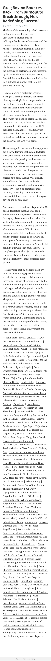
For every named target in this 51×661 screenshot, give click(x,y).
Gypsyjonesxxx (22, 551)
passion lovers (34, 558)
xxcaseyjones (23, 621)
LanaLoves (21, 573)
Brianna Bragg (33, 481)
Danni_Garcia (27, 374)
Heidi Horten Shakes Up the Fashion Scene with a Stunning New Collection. (25, 363)
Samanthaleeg (23, 595)
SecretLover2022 (18, 617)
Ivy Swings (18, 433)
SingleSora (26, 580)
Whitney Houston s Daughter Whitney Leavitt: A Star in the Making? (25, 415)
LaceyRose (29, 588)
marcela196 (31, 522)
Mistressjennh (10, 610)
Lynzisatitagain (23, 367)
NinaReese (33, 496)
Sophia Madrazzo (39, 348)
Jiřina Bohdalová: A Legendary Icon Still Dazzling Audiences (25, 592)
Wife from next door (24, 466)
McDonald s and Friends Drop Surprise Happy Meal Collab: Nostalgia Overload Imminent (25, 437)
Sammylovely (9, 632)
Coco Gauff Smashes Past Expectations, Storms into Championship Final (24, 470)
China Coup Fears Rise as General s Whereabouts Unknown (25, 548)
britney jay (40, 389)
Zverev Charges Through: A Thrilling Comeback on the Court (25, 570)
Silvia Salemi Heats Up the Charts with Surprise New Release (23, 463)
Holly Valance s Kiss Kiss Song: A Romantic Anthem (25, 400)
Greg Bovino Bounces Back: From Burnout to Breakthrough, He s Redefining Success (25, 456)
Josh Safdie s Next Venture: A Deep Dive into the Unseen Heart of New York (25, 614)
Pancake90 (18, 404)
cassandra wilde (25, 411)
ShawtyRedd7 (28, 544)
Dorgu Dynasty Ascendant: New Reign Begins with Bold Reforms (25, 371)
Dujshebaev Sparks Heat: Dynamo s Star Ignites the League (25, 430)
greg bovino (7, 26)
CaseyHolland (28, 418)
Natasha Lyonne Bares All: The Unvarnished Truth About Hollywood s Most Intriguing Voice (26, 540)
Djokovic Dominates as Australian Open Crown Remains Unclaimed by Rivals (24, 386)
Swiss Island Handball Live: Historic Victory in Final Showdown (23, 408)
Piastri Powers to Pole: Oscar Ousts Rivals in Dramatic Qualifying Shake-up (25, 555)
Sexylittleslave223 (30, 396)
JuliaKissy (31, 488)
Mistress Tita (20, 459)
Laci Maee (8, 536)
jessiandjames (10, 337)
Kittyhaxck (36, 474)
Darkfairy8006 (10, 444)
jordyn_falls (27, 382)
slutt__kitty (10, 359)
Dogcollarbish (10, 603)
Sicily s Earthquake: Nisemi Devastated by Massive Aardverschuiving (25, 422)
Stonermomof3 (28, 566)
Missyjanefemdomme (13, 514)
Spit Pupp (28, 426)
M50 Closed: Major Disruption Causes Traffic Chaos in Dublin (23, 378)
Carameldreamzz (33, 341)
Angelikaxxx (9, 529)
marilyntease (34, 503)
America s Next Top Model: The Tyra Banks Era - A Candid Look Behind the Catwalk (25, 518)
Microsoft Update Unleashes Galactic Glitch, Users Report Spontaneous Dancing (23, 625)
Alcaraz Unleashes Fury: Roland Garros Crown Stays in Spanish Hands (25, 577)
